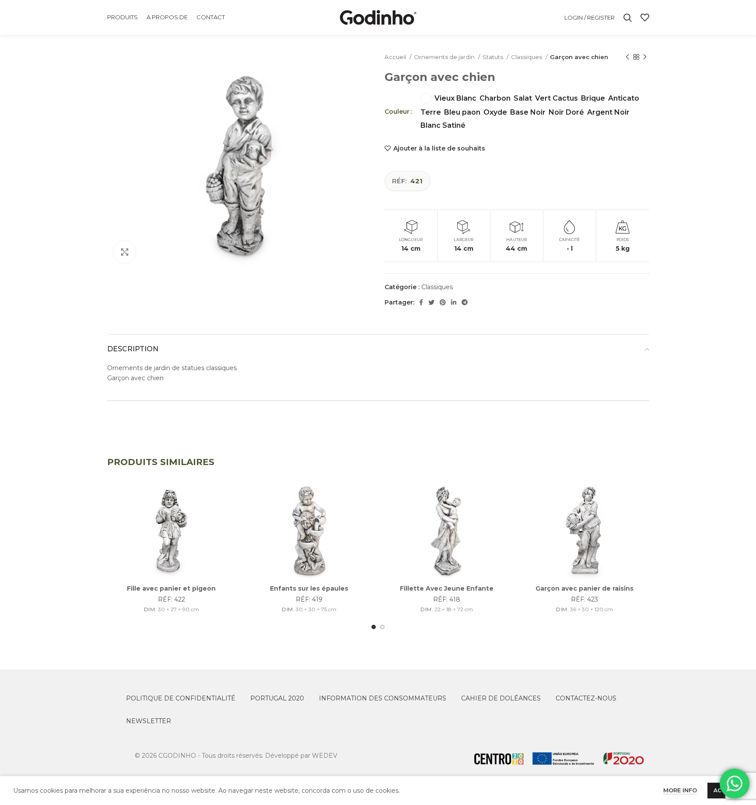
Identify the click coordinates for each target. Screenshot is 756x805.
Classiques (527, 56)
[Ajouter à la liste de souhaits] (229, 497)
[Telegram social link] (464, 302)
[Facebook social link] (421, 302)
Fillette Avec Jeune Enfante (447, 588)
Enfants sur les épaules (309, 588)
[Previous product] (627, 57)
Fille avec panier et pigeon (171, 588)
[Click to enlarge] (125, 252)
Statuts (493, 56)
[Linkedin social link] (453, 302)
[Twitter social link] (431, 302)
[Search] (627, 17)
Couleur (397, 112)
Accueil (396, 56)
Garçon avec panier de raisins (585, 588)
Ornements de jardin (445, 56)
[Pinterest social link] (442, 302)
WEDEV (324, 756)
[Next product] (644, 57)
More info (680, 790)
